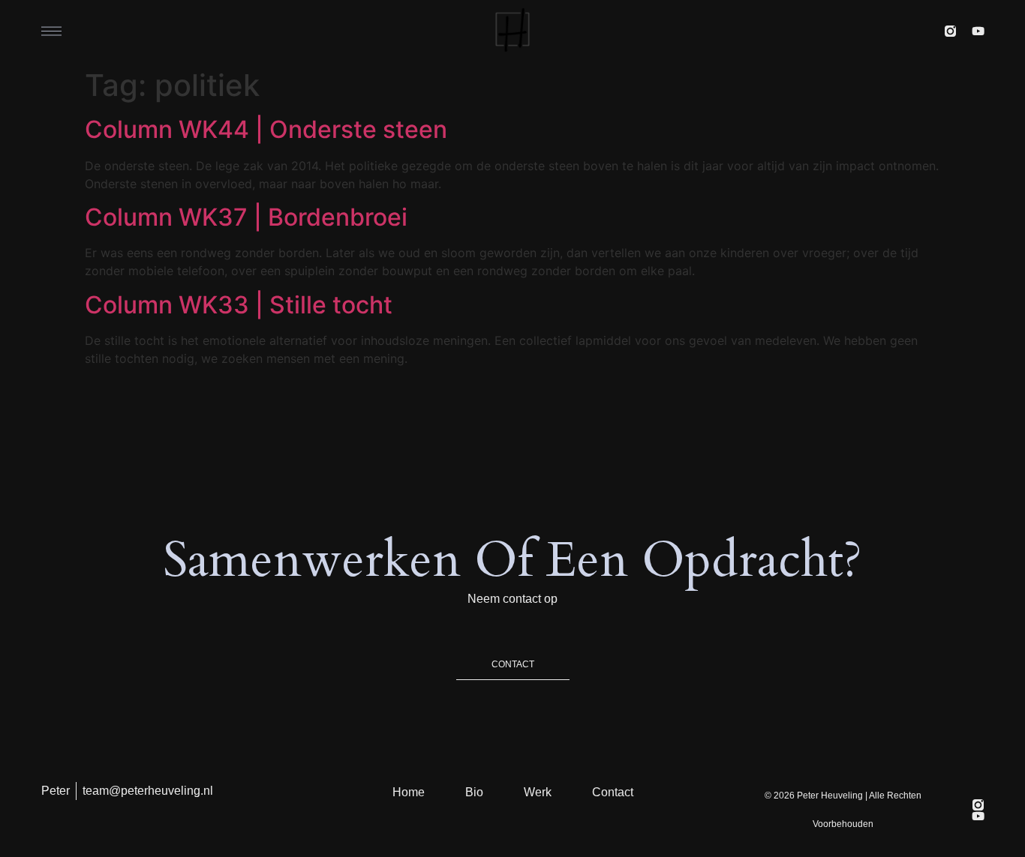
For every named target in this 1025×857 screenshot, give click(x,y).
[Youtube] (978, 31)
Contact (612, 792)
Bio (474, 792)
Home (408, 792)
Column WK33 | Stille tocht (238, 304)
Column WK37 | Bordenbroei (246, 217)
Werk (538, 792)
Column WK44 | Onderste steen (266, 129)
